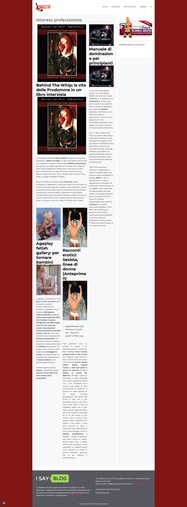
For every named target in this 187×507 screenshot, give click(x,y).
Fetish (105, 7)
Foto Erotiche (130, 7)
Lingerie (143, 7)
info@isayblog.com (76, 495)
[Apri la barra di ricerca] (151, 6)
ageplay (40, 299)
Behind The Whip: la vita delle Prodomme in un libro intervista (61, 90)
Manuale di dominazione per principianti (101, 56)
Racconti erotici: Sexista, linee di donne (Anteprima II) (74, 264)
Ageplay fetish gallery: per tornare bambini (47, 253)
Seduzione (115, 7)
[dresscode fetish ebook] (135, 37)
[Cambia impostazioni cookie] (4, 503)
